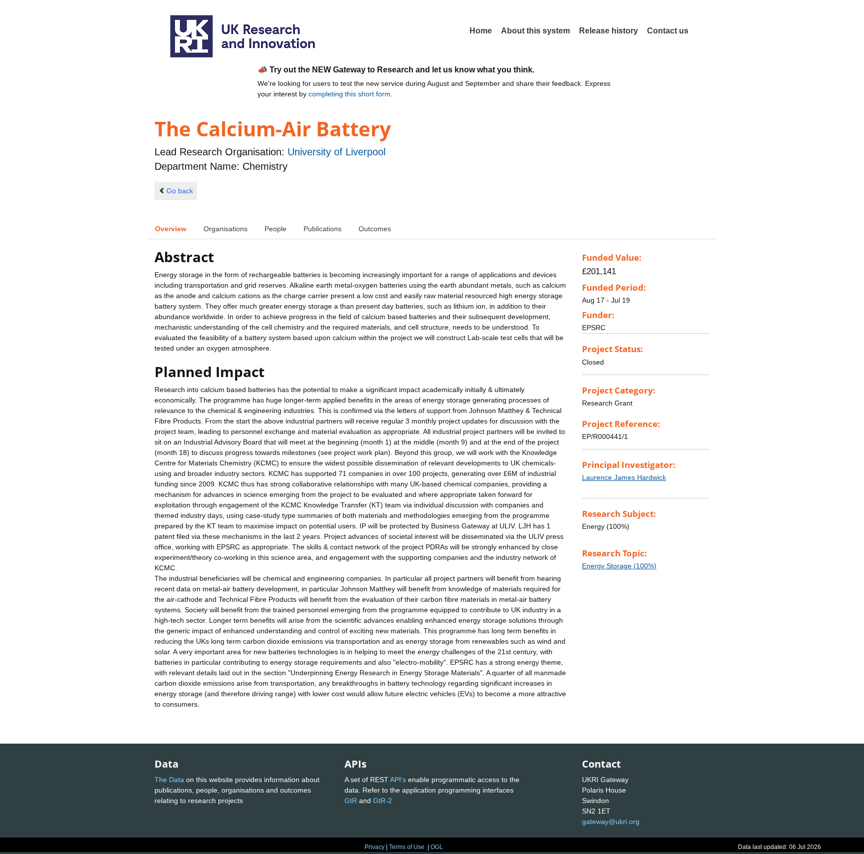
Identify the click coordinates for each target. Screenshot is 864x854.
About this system (535, 30)
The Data (169, 780)
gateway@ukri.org (611, 822)
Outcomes (374, 229)
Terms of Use (406, 847)
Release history (608, 30)
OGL (436, 847)
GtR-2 (382, 801)
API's (398, 780)
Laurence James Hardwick (624, 477)
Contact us (667, 30)
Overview (170, 229)
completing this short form (349, 94)
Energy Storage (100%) (619, 566)
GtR (350, 801)
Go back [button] (179, 191)
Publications (323, 229)
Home (481, 30)
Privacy (374, 847)
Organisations (226, 229)
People (275, 229)
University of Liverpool (337, 151)
